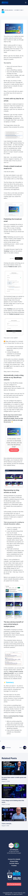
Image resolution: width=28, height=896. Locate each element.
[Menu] (25, 2)
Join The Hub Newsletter (14, 884)
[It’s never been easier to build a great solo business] (14, 768)
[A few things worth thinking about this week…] (14, 791)
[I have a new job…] (14, 814)
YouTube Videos (14, 863)
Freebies (14, 865)
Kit (3, 12)
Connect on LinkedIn (14, 859)
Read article (14, 450)
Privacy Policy (14, 861)
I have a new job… (7, 823)
